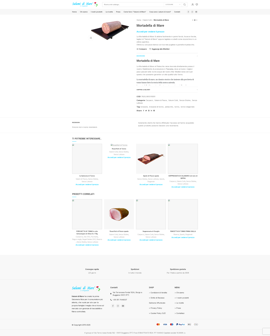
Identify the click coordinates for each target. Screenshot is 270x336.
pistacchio (169, 107)
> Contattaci (179, 313)
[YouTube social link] (196, 11)
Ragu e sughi (77, 239)
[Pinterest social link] (148, 110)
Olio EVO (87, 237)
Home (139, 20)
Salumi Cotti (147, 20)
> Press (178, 308)
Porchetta (94, 237)
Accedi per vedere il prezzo (150, 31)
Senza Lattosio (87, 182)
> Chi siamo (179, 293)
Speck (162, 179)
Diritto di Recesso (157, 298)
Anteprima (100, 152)
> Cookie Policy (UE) (157, 313)
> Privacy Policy (155, 308)
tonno (177, 107)
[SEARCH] (184, 4)
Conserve (79, 237)
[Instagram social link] (192, 11)
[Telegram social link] (154, 110)
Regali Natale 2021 (89, 239)
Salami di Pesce (160, 100)
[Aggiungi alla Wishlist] (100, 156)
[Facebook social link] (188, 11)
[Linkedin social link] (151, 110)
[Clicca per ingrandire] (91, 38)
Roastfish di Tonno (119, 149)
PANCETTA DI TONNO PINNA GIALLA (183, 231)
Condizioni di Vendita (159, 293)
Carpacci (149, 100)
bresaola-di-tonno (156, 107)
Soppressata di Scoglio (151, 231)
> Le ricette (179, 303)
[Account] (193, 4)
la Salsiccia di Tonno (87, 176)
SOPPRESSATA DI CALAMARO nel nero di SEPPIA (182, 177)
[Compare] (100, 147)
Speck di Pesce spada (151, 176)
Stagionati (151, 182)
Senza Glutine (184, 100)
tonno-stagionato (187, 107)
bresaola (144, 107)
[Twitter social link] (146, 110)
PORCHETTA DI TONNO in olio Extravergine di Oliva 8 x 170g (87, 232)
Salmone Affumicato (157, 303)
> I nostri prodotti (182, 298)
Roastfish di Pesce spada (119, 231)
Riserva (99, 239)
